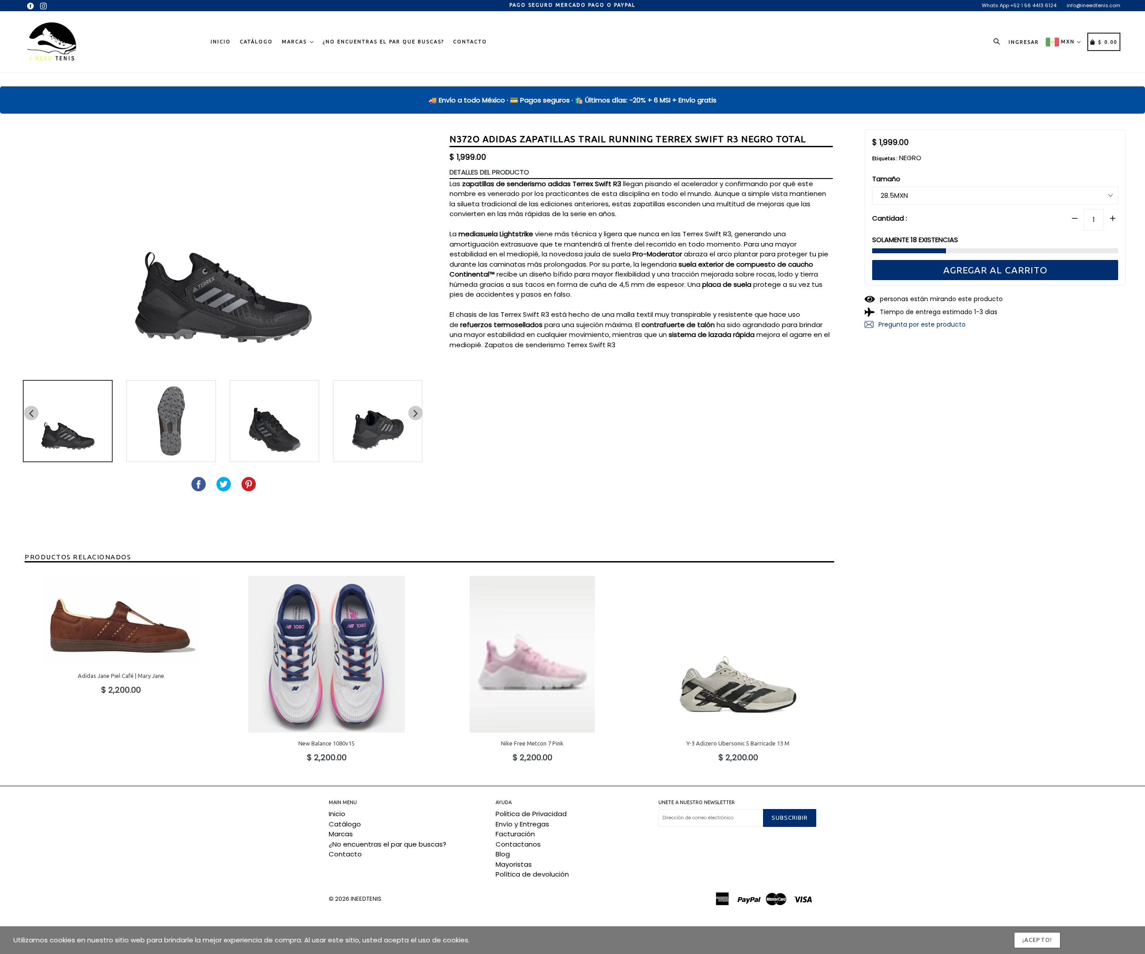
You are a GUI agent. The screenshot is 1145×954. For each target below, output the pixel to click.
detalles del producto (489, 172)
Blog (503, 854)
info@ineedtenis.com (1093, 5)
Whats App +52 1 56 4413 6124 (1019, 5)
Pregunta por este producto (921, 324)
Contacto (470, 41)
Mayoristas (514, 864)
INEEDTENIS (366, 898)
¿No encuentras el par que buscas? (383, 41)
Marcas (295, 41)
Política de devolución (532, 874)
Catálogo (256, 41)
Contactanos (518, 844)
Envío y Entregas (522, 824)
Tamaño (886, 178)
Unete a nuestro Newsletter (696, 802)
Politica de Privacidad (531, 813)
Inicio (221, 41)
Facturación (515, 834)
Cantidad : (889, 217)
